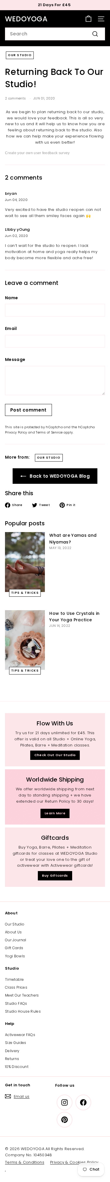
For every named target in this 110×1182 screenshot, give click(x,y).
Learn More (55, 813)
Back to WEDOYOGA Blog (59, 476)
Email (11, 328)
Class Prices (16, 987)
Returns (12, 1058)
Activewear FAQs (20, 1034)
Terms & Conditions (24, 1162)
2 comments (16, 98)
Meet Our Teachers (22, 995)
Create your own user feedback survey (37, 153)
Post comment (28, 410)
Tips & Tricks (25, 593)
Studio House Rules (23, 1011)
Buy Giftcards (55, 875)
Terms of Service (49, 432)
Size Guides (15, 1042)
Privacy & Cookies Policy (74, 1162)
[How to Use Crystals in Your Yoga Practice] (25, 640)
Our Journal (15, 939)
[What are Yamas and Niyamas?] (25, 562)
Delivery (12, 1050)
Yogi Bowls (15, 956)
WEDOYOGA (26, 19)
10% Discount (16, 1066)
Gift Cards (14, 947)
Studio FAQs (16, 1003)
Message (15, 359)
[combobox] (55, 33)
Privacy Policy (16, 432)
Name (11, 298)
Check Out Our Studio (55, 755)
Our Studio (20, 55)
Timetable (14, 979)
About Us (13, 932)
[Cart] (88, 18)
